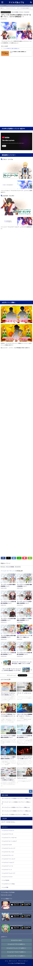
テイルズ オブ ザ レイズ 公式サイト (16, 955)
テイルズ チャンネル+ (16, 940)
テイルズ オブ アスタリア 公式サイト (16, 951)
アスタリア (21, 5)
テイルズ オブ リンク (7, 869)
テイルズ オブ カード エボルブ (9, 841)
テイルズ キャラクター (7, 876)
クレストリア (10, 5)
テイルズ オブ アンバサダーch (9, 837)
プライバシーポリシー (23, 960)
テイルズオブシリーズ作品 (8, 883)
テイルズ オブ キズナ (7, 844)
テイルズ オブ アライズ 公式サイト (16, 944)
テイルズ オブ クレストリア (8, 848)
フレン (22, 12)
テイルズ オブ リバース (7, 866)
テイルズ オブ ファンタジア (8, 858)
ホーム (6, 960)
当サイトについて (13, 960)
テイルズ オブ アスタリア (8, 830)
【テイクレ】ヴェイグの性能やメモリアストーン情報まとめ (16, 798)
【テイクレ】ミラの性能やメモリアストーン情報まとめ (15, 814)
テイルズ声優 (5, 887)
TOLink (26, 5)
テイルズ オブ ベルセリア (8, 862)
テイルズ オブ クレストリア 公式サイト (16, 948)
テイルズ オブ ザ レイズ (8, 570)
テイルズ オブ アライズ (7, 834)
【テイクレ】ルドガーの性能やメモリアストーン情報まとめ (16, 810)
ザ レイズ (16, 5)
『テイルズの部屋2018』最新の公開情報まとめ (11, 48)
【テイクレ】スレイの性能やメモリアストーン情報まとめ (16, 807)
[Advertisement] (16, 74)
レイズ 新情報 (15, 12)
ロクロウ (27, 12)
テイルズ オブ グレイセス (8, 851)
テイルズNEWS (3, 5)
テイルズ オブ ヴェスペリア (8, 873)
